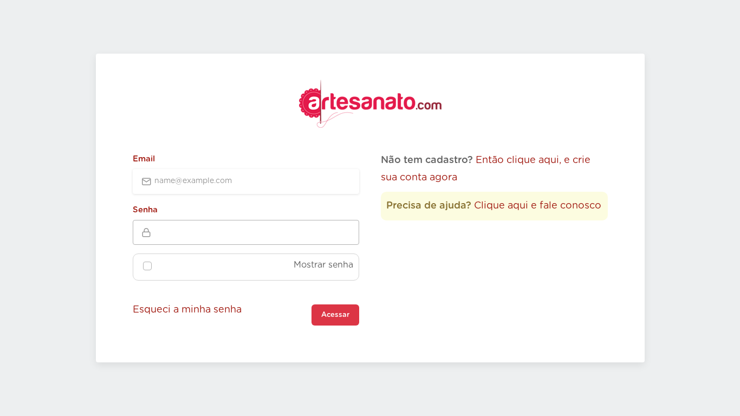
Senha (145, 210)
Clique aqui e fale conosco (537, 206)
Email (144, 159)
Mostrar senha (323, 265)
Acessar (335, 314)
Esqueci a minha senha (187, 310)
